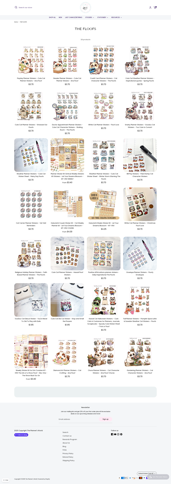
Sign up (105, 419)
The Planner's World (31, 479)
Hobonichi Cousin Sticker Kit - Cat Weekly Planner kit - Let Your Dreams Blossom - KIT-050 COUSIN (67, 225)
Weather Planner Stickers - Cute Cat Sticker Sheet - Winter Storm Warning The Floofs (103, 176)
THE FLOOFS (23, 22)
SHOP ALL (52, 17)
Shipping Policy (68, 460)
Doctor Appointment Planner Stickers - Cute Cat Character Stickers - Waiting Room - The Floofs (67, 127)
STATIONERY (102, 17)
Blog (64, 446)
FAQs (65, 450)
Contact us (67, 436)
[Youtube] (115, 434)
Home (16, 22)
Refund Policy (68, 457)
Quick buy (31, 73)
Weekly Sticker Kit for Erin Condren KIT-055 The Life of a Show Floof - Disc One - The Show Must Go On (31, 373)
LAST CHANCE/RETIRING (73, 17)
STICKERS (88, 17)
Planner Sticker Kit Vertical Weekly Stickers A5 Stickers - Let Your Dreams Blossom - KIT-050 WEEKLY (67, 176)
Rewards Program (70, 439)
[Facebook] (112, 434)
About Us (66, 443)
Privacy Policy (68, 453)
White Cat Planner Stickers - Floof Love (103, 125)
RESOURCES (115, 17)
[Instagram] (118, 434)
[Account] (150, 7)
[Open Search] (16, 7)
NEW (60, 17)
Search (65, 432)
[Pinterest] (121, 434)
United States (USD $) (146, 474)
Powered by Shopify (44, 479)
